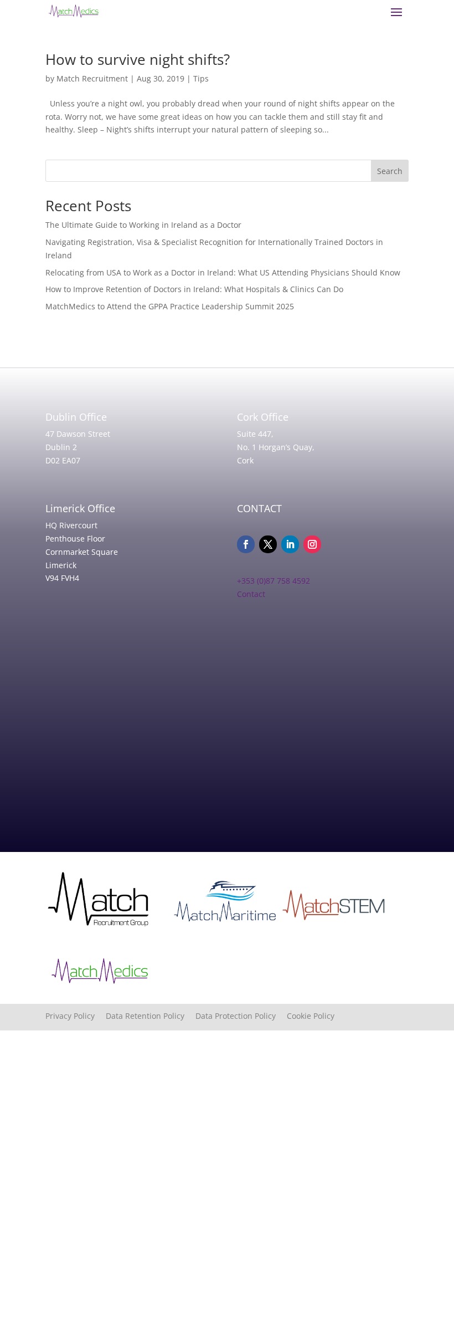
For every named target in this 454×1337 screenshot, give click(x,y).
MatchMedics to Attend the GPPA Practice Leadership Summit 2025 (169, 306)
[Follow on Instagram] (312, 544)
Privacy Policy (75, 1016)
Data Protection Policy (241, 1016)
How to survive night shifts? (137, 59)
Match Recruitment (92, 78)
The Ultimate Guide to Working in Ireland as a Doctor (143, 225)
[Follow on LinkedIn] (290, 544)
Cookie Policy (310, 1016)
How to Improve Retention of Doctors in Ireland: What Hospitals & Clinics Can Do (194, 289)
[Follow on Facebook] (246, 544)
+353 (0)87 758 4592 (273, 580)
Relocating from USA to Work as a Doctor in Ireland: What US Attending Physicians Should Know (222, 272)
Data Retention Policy (150, 1016)
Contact (251, 594)
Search (390, 171)
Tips (201, 78)
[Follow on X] (268, 544)
